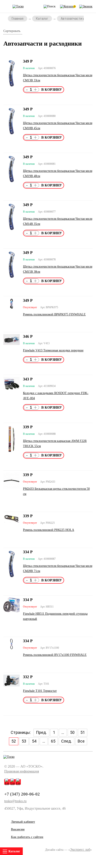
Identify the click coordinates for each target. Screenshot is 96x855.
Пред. (41, 732)
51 (82, 732)
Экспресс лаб (80, 849)
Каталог (42, 18)
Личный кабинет (23, 821)
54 (34, 741)
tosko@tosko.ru (15, 801)
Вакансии (18, 829)
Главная (17, 18)
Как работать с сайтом (27, 837)
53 (24, 741)
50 (72, 732)
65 (53, 741)
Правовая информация (21, 771)
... (62, 732)
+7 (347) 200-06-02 (22, 794)
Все (81, 741)
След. (66, 741)
